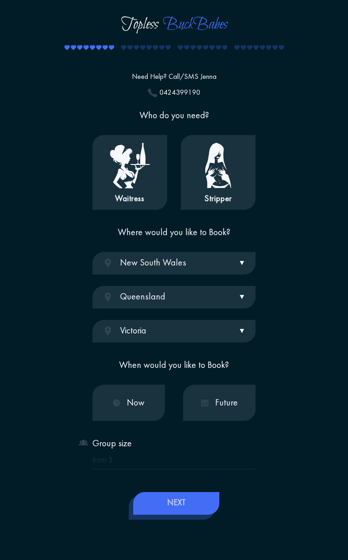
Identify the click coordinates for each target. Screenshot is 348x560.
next (176, 503)
